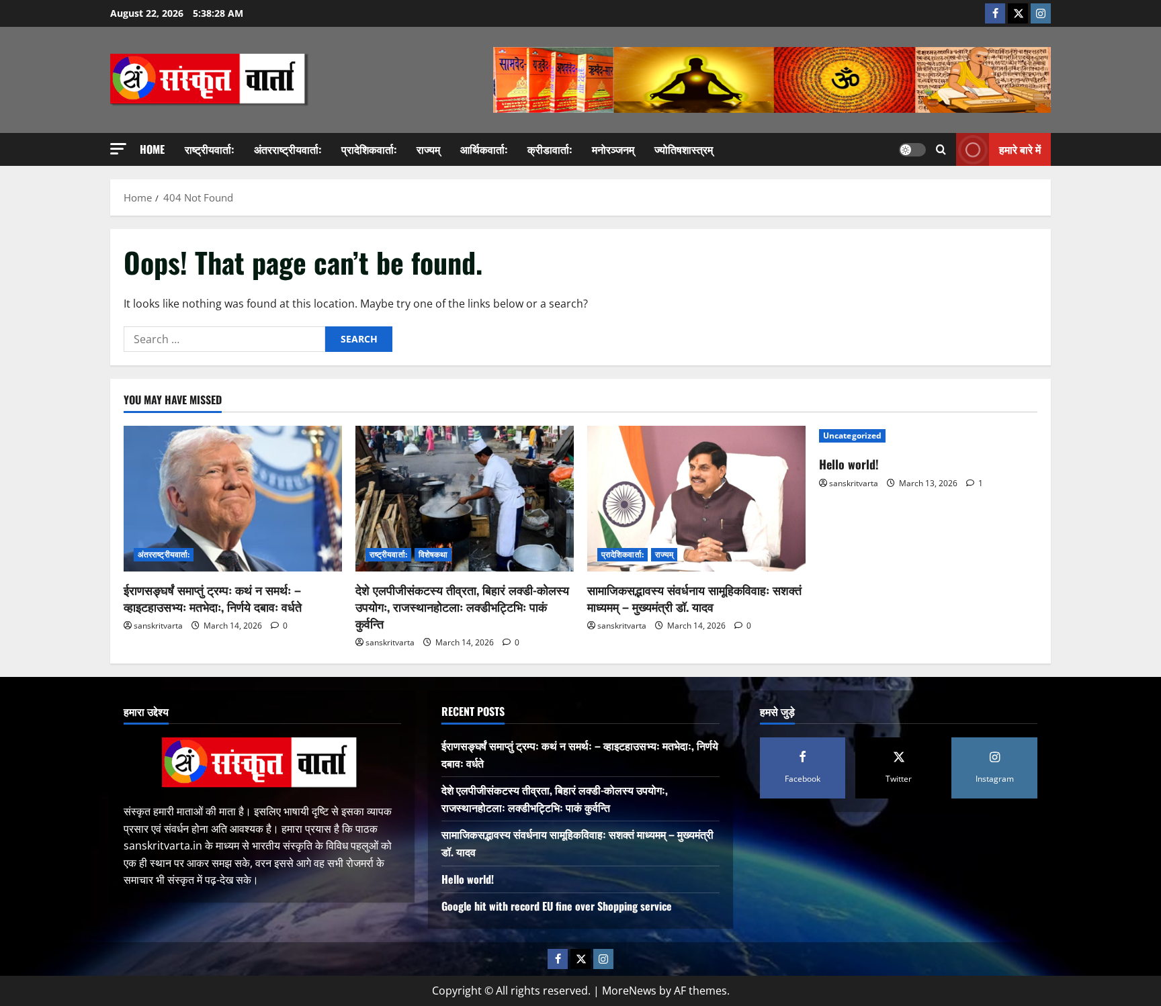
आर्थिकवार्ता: (483, 149)
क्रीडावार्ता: (549, 149)
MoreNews (629, 990)
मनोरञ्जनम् (613, 149)
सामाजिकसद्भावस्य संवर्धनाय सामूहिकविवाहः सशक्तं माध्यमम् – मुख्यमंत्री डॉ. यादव (694, 598)
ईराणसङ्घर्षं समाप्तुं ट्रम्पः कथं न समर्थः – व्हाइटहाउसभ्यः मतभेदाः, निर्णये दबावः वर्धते (213, 598)
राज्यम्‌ (428, 149)
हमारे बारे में (1020, 149)
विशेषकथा (433, 554)
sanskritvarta (158, 625)
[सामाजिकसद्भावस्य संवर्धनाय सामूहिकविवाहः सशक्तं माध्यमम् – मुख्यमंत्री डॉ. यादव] (696, 498)
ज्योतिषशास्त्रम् (683, 149)
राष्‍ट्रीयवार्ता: (209, 149)
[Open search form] (941, 149)
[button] (118, 148)
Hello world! (849, 464)
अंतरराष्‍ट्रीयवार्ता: (287, 149)
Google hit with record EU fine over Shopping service (556, 906)
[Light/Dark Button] (912, 149)
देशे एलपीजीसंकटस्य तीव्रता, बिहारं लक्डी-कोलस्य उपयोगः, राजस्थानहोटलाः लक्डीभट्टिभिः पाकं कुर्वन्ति (462, 606)
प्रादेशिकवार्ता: (368, 149)
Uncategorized (852, 435)
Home (152, 149)
